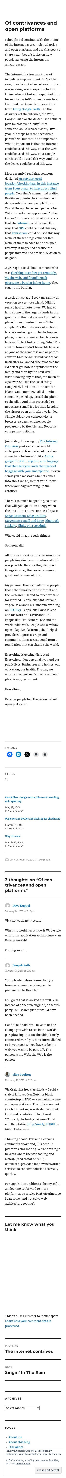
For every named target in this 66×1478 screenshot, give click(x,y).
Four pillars (43, 859)
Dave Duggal (21, 905)
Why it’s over (12, 836)
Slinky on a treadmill (31, 525)
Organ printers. (16, 515)
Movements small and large (24, 520)
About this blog (19, 1442)
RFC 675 (15, 610)
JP (11, 859)
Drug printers (36, 515)
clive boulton (21, 1074)
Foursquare (20, 233)
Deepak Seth (21, 965)
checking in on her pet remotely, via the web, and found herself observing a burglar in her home (31, 277)
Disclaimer (16, 1447)
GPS (21, 228)
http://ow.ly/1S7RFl (41, 1124)
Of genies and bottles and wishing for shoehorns (32, 818)
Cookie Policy (23, 1463)
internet (23, 223)
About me (15, 1437)
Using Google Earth (26, 109)
